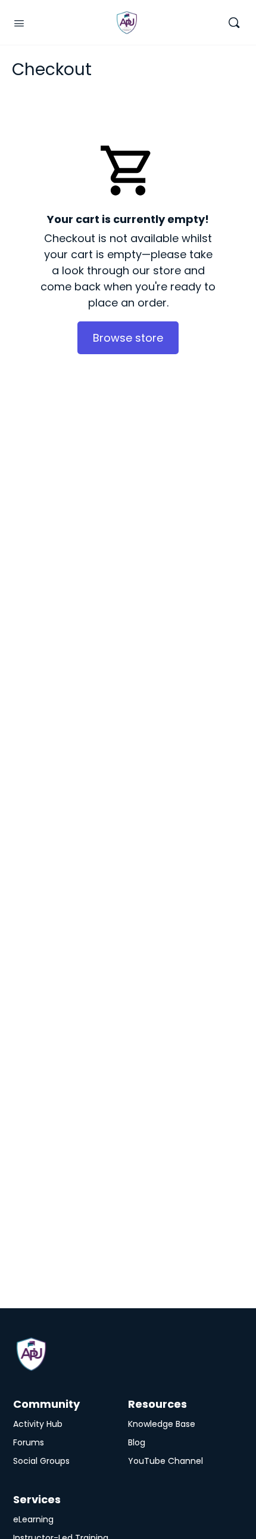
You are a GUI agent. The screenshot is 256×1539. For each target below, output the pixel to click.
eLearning (33, 1519)
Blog (136, 1442)
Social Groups (41, 1461)
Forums (28, 1442)
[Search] (234, 22)
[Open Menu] (19, 22)
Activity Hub (38, 1424)
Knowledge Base (161, 1424)
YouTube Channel (165, 1461)
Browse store (128, 337)
